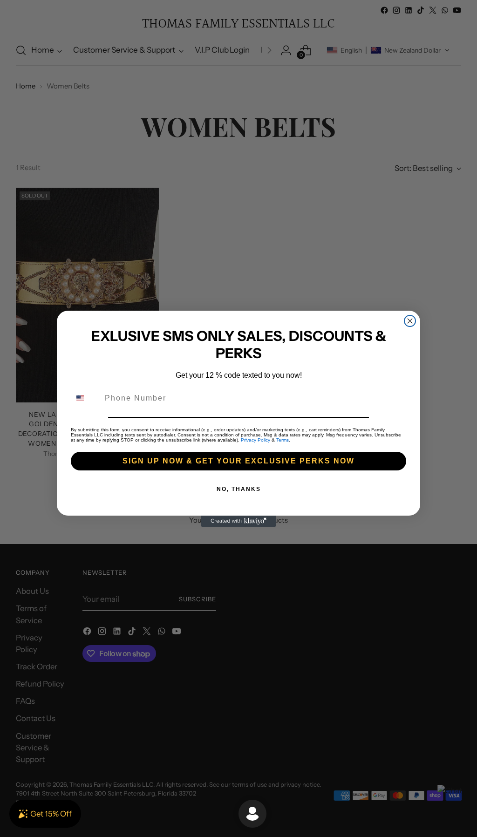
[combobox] (85, 398)
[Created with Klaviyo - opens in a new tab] (238, 521)
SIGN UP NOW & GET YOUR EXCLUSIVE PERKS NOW (238, 461)
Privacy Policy (255, 439)
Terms (282, 439)
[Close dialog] (410, 321)
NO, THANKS (239, 489)
